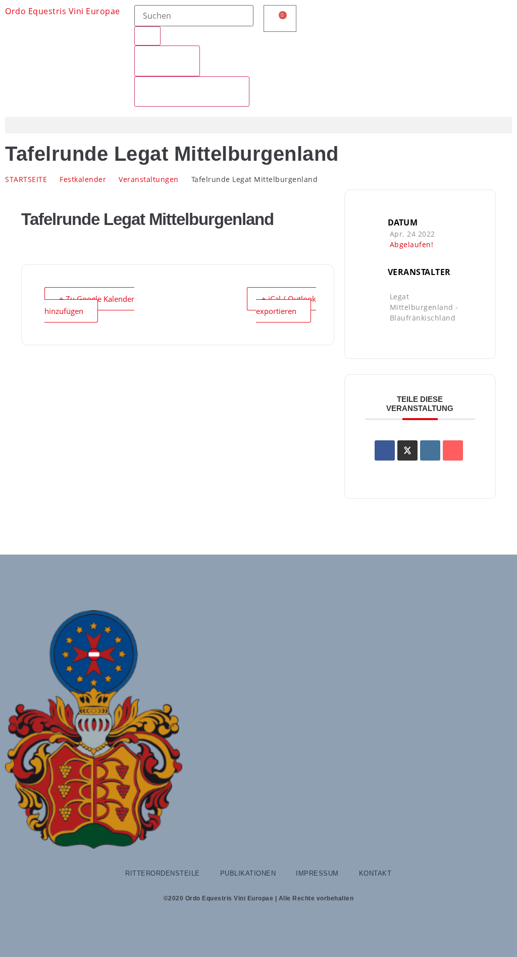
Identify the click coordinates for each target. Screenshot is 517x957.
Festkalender (83, 179)
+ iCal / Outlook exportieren (286, 305)
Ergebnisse (167, 61)
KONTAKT (375, 873)
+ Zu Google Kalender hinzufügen (89, 305)
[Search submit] (147, 35)
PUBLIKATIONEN (248, 873)
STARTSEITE (26, 179)
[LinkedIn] (430, 450)
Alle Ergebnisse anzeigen (191, 91)
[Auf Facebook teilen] (385, 450)
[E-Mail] (453, 450)
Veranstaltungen (149, 179)
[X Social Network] (407, 450)
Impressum (317, 873)
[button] (258, 125)
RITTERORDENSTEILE (162, 873)
